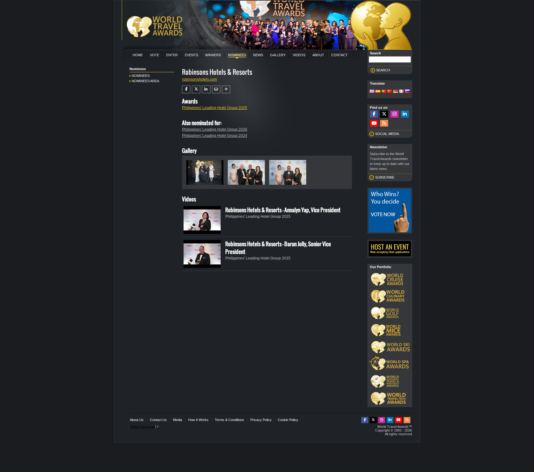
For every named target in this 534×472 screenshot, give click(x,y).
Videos (299, 55)
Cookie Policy (288, 420)
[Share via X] (196, 89)
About (318, 55)
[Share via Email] (216, 89)
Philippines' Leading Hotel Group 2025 (214, 108)
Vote (154, 55)
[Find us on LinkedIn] (405, 114)
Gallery (278, 55)
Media (177, 420)
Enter (172, 55)
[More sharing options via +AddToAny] (226, 89)
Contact (339, 55)
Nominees (237, 55)
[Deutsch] (395, 92)
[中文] (389, 92)
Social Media (387, 134)
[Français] (401, 92)
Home (138, 55)
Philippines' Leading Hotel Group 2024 (214, 135)
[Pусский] (407, 92)
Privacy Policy (261, 420)
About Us (137, 420)
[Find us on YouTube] (374, 123)
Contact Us (158, 420)
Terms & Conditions (229, 420)
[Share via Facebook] (186, 89)
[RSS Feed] (384, 123)
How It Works (198, 420)
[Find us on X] (384, 114)
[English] (372, 92)
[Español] (377, 92)
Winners (213, 55)
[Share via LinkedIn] (206, 89)
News (258, 55)
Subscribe (384, 177)
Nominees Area (145, 81)
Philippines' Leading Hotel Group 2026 (214, 129)
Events (191, 55)
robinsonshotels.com (199, 79)
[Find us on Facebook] (374, 114)
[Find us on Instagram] (394, 114)
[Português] (383, 92)
